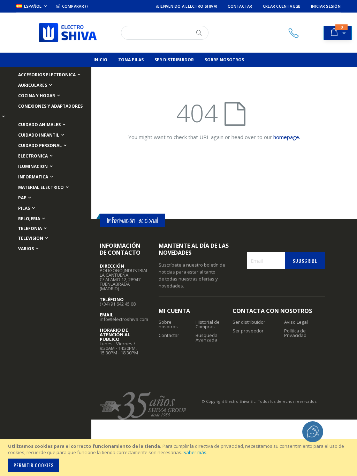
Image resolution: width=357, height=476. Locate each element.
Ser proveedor (248, 331)
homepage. (286, 136)
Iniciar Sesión (326, 6)
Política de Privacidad (295, 333)
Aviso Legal (296, 322)
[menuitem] (100, 60)
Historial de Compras (208, 324)
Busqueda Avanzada (207, 337)
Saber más (194, 452)
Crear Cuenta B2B (282, 6)
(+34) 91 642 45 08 (118, 304)
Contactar (240, 6)
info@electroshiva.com (124, 319)
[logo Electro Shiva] (68, 32)
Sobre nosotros (168, 324)
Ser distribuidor (249, 322)
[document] (179, 457)
